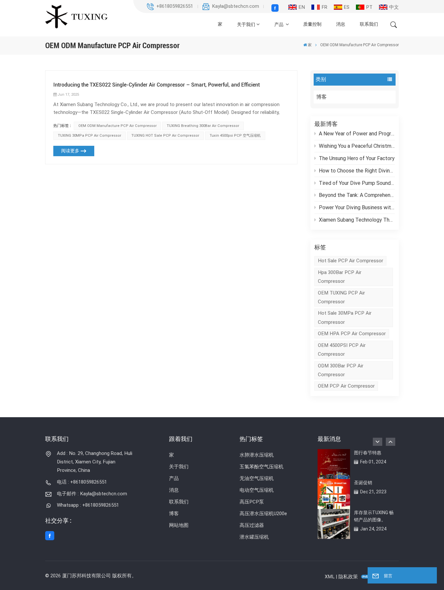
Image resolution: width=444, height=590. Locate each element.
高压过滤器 (252, 525)
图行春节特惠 (367, 452)
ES (346, 7)
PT (369, 7)
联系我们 (369, 24)
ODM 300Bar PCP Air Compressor (340, 370)
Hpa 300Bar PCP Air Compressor (339, 276)
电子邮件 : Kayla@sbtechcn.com (92, 494)
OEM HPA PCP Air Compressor (352, 333)
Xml (329, 577)
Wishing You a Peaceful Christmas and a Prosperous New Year (357, 146)
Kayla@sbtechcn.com (235, 6)
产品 (279, 24)
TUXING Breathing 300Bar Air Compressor (203, 126)
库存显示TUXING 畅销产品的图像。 (374, 516)
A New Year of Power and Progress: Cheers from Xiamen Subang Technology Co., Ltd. (357, 133)
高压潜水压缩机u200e (263, 513)
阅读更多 (70, 151)
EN (301, 7)
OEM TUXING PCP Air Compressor (341, 297)
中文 (394, 7)
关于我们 (246, 24)
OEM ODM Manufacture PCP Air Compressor (117, 126)
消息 (340, 24)
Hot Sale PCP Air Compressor (350, 261)
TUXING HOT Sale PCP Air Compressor (165, 135)
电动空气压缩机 (257, 490)
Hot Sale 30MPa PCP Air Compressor (345, 317)
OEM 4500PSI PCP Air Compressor (342, 349)
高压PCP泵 (252, 502)
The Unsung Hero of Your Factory (357, 158)
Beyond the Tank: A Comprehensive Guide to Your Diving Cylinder (357, 195)
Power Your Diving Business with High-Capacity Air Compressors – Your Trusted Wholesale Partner (357, 207)
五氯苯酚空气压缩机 (261, 467)
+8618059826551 (174, 6)
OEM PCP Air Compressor (346, 386)
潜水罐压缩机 (254, 537)
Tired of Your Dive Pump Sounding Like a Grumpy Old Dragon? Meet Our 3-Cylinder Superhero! (357, 183)
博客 (321, 97)
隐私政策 (348, 577)
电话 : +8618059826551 (82, 482)
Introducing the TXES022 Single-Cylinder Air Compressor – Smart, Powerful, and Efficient (156, 85)
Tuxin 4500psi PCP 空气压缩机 (235, 135)
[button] (390, 442)
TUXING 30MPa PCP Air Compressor (89, 135)
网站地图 (179, 525)
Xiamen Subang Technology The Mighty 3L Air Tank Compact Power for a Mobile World (357, 220)
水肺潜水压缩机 (257, 455)
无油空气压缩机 (257, 478)
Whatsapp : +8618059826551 (88, 505)
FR (324, 7)
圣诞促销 (363, 482)
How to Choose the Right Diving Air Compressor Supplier (357, 171)
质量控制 (312, 24)
